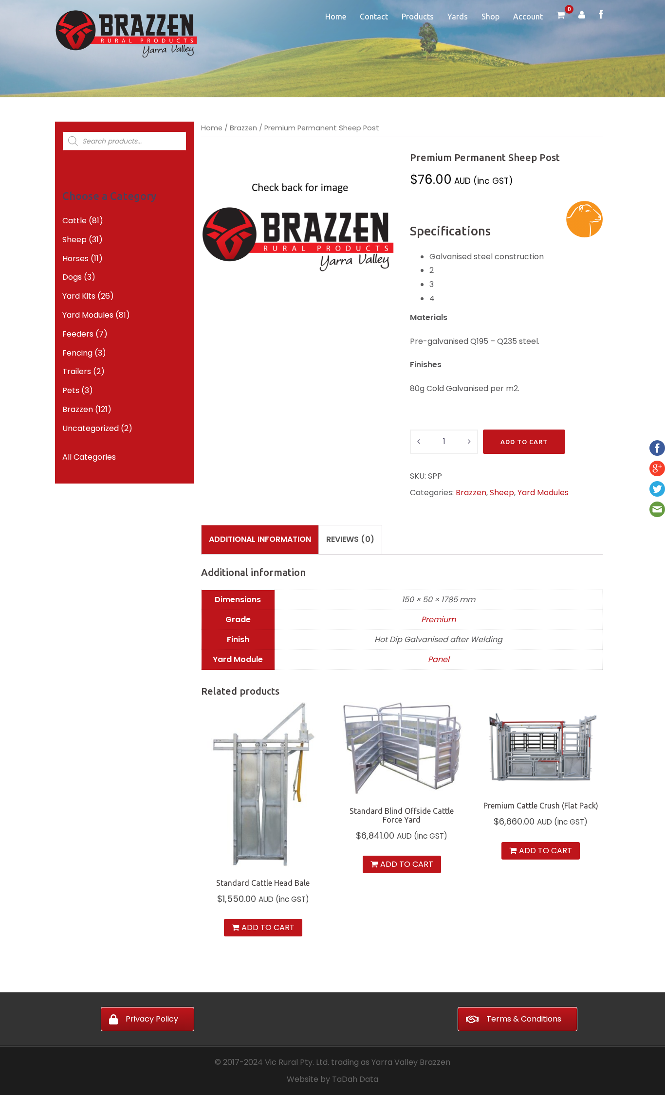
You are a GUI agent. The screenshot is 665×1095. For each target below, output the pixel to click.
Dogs (72, 277)
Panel (438, 659)
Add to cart (524, 441)
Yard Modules (543, 492)
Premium (438, 619)
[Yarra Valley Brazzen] (126, 33)
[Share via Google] (657, 468)
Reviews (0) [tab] (350, 539)
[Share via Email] (657, 509)
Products (418, 16)
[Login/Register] (581, 16)
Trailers (76, 371)
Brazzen (243, 128)
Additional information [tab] (260, 539)
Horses (75, 258)
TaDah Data (355, 1079)
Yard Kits (78, 296)
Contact (374, 16)
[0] (560, 16)
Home (335, 16)
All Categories (89, 457)
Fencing (77, 353)
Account (528, 16)
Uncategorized (90, 428)
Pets (70, 390)
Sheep (502, 492)
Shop (490, 16)
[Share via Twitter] (657, 488)
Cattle (74, 220)
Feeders (77, 334)
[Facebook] (601, 15)
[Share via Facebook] (657, 447)
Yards (457, 16)
